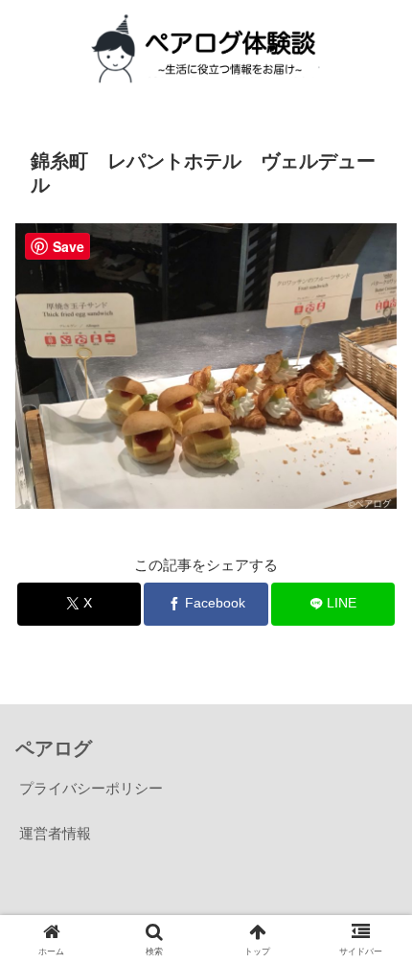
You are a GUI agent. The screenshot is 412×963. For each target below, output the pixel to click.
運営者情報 (55, 833)
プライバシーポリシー (91, 788)
